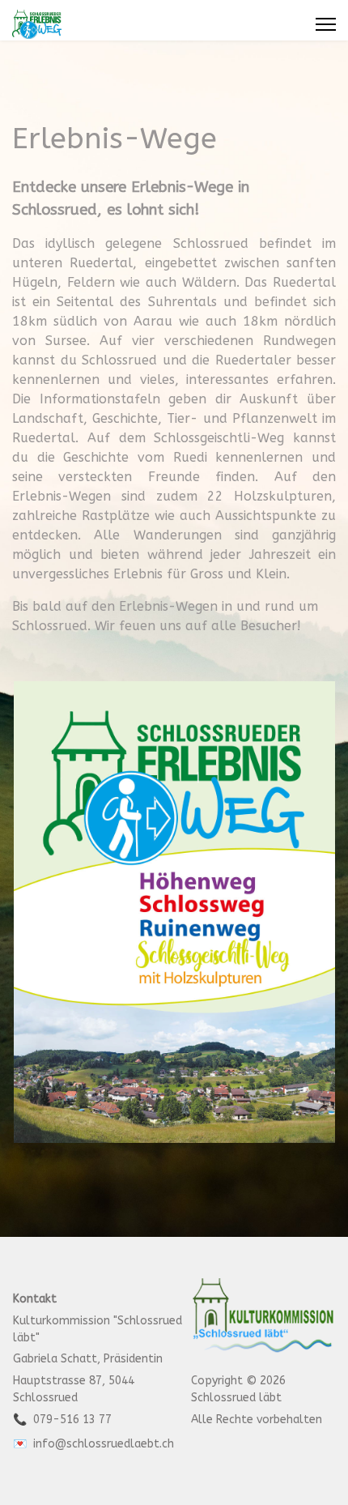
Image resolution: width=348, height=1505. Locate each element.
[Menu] (326, 24)
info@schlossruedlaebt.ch (103, 1444)
